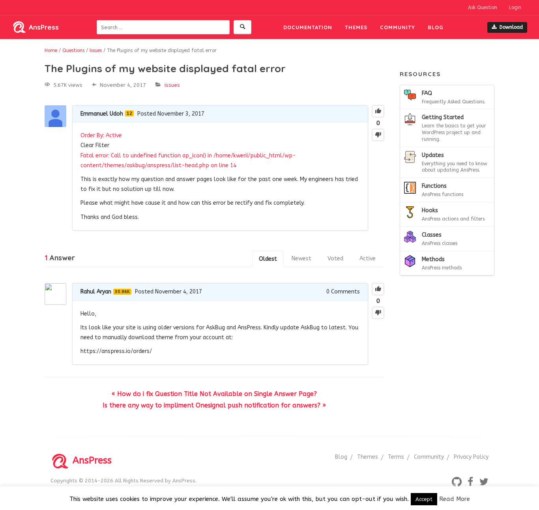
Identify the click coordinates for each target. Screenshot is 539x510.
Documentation (307, 27)
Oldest (268, 259)
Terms (396, 457)
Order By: (101, 135)
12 (129, 113)
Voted (335, 258)
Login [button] (515, 7)
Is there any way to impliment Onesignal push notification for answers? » (214, 405)
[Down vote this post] (378, 135)
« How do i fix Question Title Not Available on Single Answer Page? (214, 394)
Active (367, 258)
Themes (356, 27)
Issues (172, 85)
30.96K (122, 291)
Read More (454, 499)
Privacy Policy (471, 457)
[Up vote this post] (378, 111)
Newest (301, 258)
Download (511, 27)
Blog (436, 27)
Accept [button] (423, 499)
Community (397, 27)
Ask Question (482, 7)
